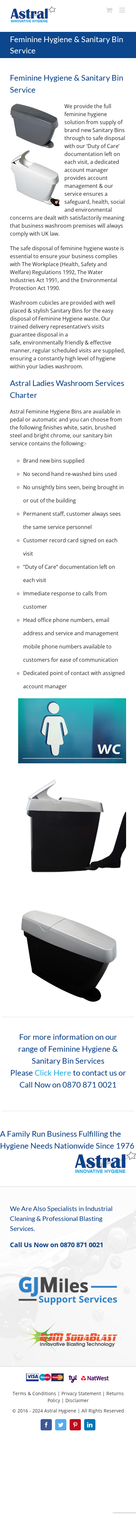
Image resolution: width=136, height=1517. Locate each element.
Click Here (53, 1072)
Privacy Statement (81, 1393)
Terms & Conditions (34, 1393)
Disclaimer (77, 1400)
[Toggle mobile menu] (122, 10)
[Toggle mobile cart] (109, 10)
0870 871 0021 (81, 1244)
